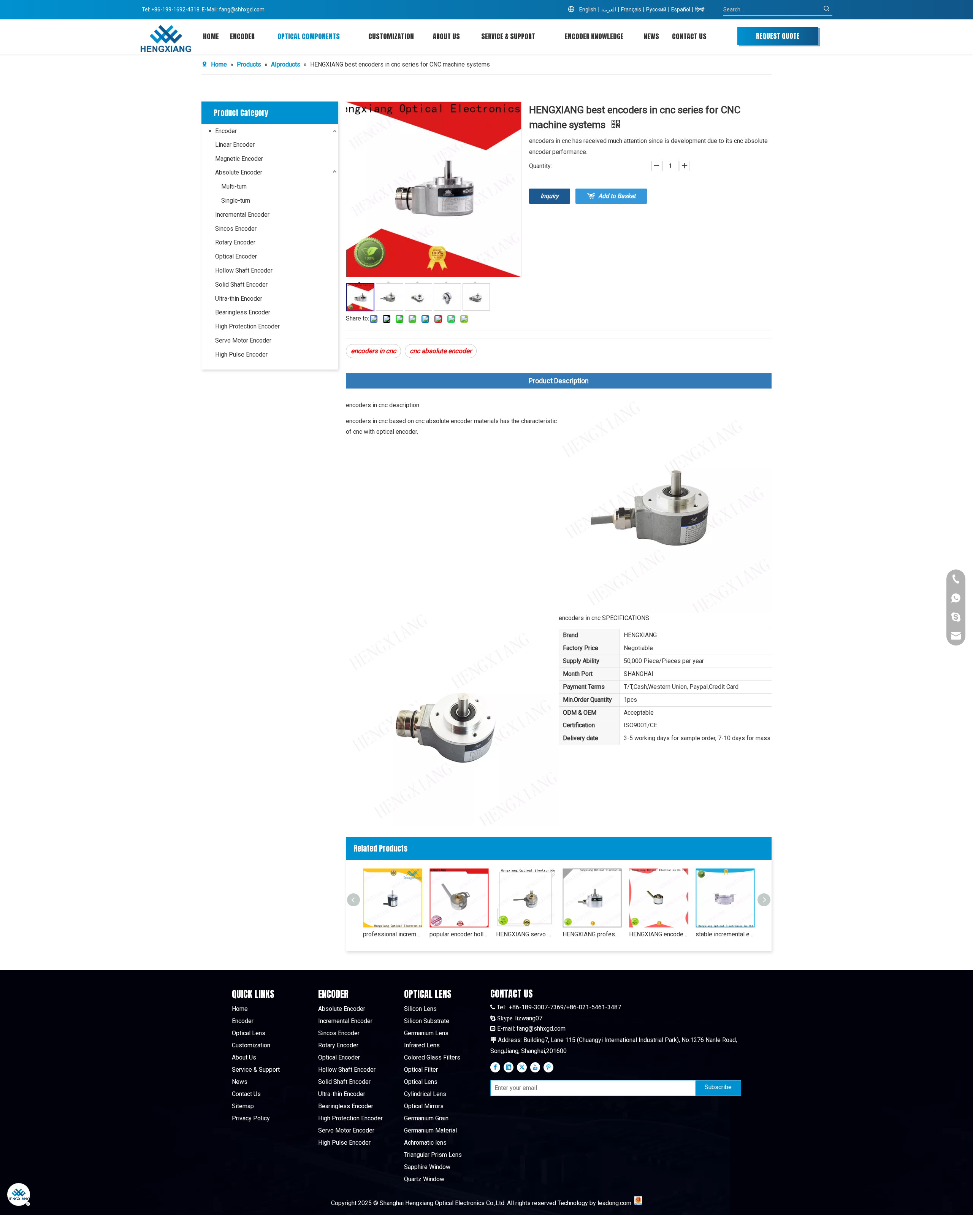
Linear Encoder (235, 144)
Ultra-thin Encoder (238, 298)
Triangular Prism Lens (433, 1154)
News (239, 1081)
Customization (251, 1045)
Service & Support (256, 1069)
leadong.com (614, 1203)
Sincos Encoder (236, 228)
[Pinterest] (548, 1067)
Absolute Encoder (238, 172)
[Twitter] (522, 1067)
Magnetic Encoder (239, 158)
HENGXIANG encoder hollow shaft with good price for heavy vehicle (658, 934)
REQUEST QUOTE (778, 36)
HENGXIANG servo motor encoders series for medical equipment (525, 934)
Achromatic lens (425, 1142)
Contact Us (246, 1094)
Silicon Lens (420, 1008)
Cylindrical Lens (425, 1094)
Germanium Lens (426, 1033)
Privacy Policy (251, 1118)
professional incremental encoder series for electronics (392, 934)
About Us (244, 1057)
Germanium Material (430, 1130)
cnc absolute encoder (441, 351)
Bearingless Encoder (242, 312)
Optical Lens (248, 1033)
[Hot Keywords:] (826, 9)
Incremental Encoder (242, 214)
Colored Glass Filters (432, 1057)
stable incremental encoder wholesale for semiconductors (725, 934)
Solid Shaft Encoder (241, 284)
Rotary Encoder (235, 242)
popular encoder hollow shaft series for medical (458, 934)
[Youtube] (535, 1067)
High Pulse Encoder (241, 354)
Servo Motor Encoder (243, 340)
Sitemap (243, 1106)
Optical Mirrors (424, 1106)
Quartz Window (424, 1179)
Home (240, 1008)
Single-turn (235, 200)
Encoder (226, 131)
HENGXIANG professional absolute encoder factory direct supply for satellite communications (592, 934)
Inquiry (549, 196)
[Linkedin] (508, 1067)
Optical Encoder (236, 256)
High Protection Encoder (247, 326)
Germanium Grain (426, 1118)
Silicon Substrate (426, 1021)
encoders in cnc (373, 351)
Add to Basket (616, 196)
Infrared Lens (422, 1045)
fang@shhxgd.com (242, 9)
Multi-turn (234, 186)
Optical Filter (421, 1069)
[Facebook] (495, 1067)
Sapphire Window (427, 1167)
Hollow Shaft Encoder (244, 270)
